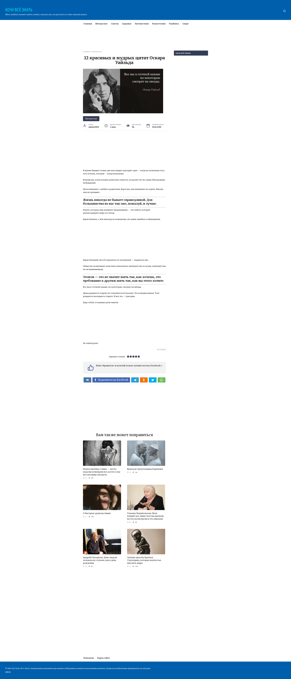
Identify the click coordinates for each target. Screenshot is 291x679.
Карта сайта (103, 658)
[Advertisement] (138, 40)
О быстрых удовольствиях (97, 513)
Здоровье (127, 24)
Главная (88, 24)
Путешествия (142, 24)
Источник (161, 349)
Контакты (89, 658)
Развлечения (159, 24)
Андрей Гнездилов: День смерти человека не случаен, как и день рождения (100, 560)
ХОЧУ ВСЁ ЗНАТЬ (18, 9)
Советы (115, 24)
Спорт (185, 24)
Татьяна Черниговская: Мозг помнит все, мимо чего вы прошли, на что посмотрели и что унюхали (145, 516)
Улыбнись (174, 24)
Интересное (101, 24)
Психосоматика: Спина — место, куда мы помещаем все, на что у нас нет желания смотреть (101, 472)
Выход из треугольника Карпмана (145, 469)
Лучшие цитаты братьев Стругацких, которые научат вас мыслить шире (144, 560)
